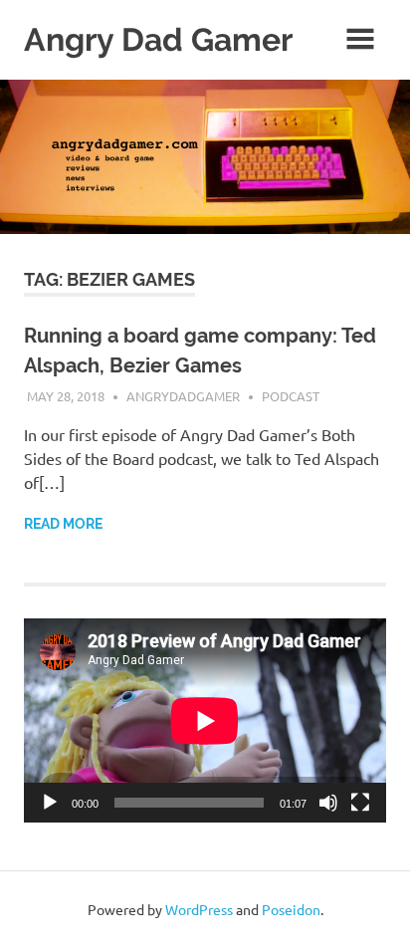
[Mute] (328, 803)
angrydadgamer (183, 395)
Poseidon (291, 909)
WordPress (199, 909)
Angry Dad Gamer (158, 39)
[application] (205, 720)
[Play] (50, 803)
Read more (63, 524)
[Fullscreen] (360, 803)
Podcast (290, 395)
